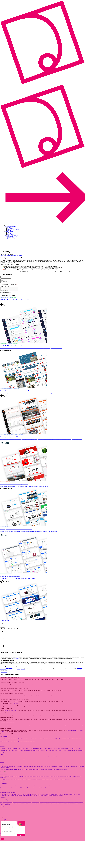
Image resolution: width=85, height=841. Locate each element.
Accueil (1, 255)
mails (4, 731)
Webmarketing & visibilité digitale (11, 235)
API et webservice (10, 228)
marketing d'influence (21, 669)
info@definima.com (4, 836)
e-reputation (8, 724)
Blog (4, 246)
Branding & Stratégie (9, 231)
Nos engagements (8, 244)
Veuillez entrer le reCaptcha (5, 286)
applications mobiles (75, 730)
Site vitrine (9, 232)
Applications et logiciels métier (13, 229)
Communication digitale (11, 238)
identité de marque (16, 658)
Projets (4, 239)
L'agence (6, 241)
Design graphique (10, 234)
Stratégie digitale (10, 233)
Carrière (6, 245)
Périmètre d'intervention (9, 243)
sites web (70, 730)
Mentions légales (18, 837)
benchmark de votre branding (10, 710)
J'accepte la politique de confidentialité (9, 284)
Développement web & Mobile (10, 226)
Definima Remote (4, 838)
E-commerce (9, 227)
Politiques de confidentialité (26, 837)
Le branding (20, 255)
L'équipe (6, 242)
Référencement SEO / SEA (12, 236)
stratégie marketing (9, 668)
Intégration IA (10, 230)
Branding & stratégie (7, 255)
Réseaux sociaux (10, 237)
